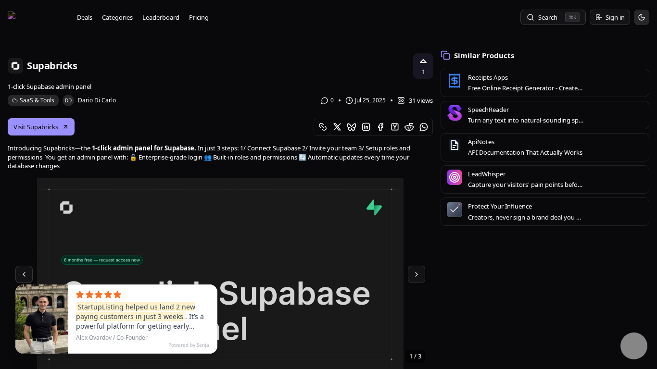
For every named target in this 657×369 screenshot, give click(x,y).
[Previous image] (24, 274)
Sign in (615, 17)
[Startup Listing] (36, 17)
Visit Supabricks (35, 127)
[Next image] (416, 274)
